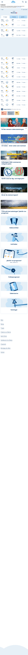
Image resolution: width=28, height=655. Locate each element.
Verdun (2, 352)
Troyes (2, 328)
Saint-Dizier (4, 336)
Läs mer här (19, 7)
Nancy (2, 324)
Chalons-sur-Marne (6, 332)
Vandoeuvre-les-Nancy (6, 340)
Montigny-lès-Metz (5, 348)
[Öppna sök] (22, 2)
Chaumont (3, 344)
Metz (2, 320)
